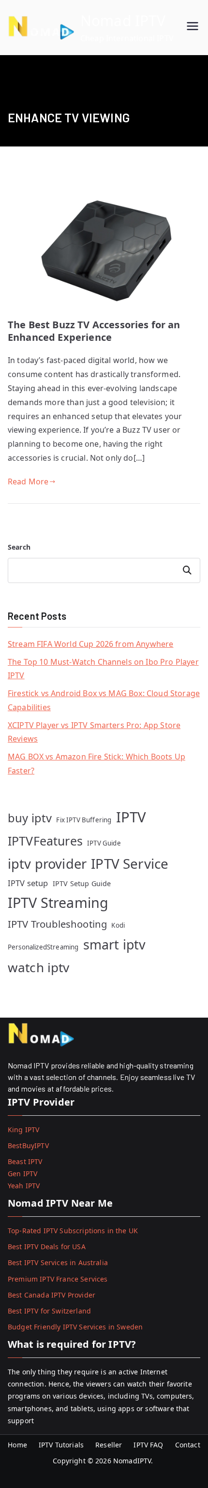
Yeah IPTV (24, 1185)
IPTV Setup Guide (82, 883)
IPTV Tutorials (61, 1444)
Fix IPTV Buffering (83, 820)
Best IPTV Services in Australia (58, 1262)
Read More (28, 481)
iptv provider (47, 864)
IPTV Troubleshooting (57, 924)
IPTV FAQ (148, 1444)
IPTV (131, 817)
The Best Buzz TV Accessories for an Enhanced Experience (94, 331)
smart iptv (114, 944)
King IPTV (23, 1129)
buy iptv (30, 818)
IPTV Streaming (58, 902)
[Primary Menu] (192, 27)
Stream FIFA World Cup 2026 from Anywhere (90, 644)
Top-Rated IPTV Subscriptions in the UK (73, 1230)
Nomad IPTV (123, 20)
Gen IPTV (22, 1173)
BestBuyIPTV (28, 1145)
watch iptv (39, 967)
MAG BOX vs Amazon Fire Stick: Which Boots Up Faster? (96, 763)
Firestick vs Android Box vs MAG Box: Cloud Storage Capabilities (104, 700)
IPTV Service (129, 863)
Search (19, 547)
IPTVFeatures (45, 840)
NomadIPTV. (134, 1460)
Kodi (118, 925)
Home (17, 1444)
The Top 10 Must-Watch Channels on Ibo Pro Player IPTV (103, 668)
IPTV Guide (104, 843)
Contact (187, 1444)
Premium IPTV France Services (57, 1279)
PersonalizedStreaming (43, 947)
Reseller (108, 1444)
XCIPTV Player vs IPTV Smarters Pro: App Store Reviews (94, 732)
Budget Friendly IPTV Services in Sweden (75, 1326)
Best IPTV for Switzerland (49, 1310)
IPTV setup (28, 883)
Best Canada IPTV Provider (51, 1294)
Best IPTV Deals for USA (47, 1246)
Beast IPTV (25, 1161)
